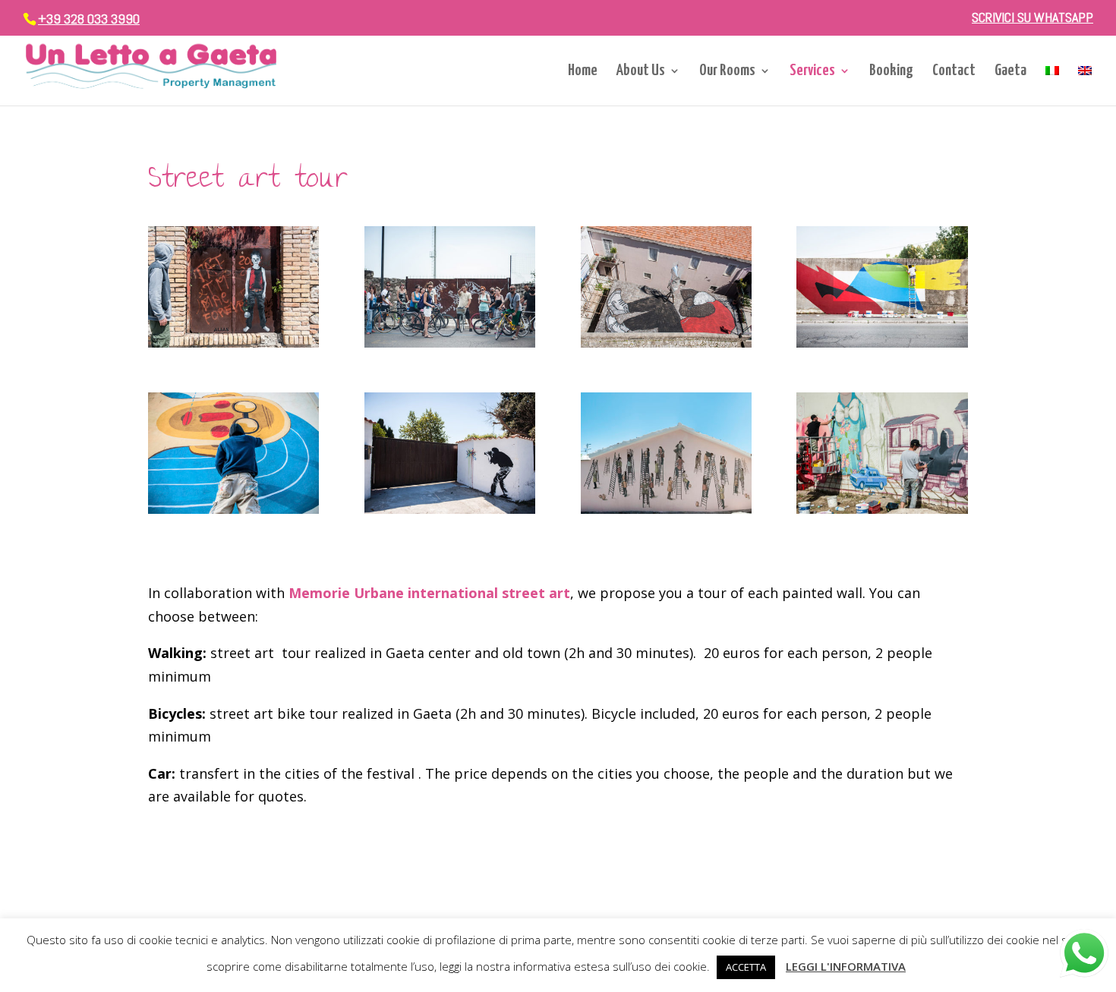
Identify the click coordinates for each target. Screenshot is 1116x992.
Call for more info (228, 865)
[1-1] (666, 342)
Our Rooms (727, 71)
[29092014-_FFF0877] (449, 508)
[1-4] (233, 342)
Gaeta (1010, 71)
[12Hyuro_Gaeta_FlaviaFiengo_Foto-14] (666, 508)
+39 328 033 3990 (89, 18)
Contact (954, 71)
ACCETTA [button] (746, 967)
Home (582, 71)
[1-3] (449, 342)
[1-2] (881, 342)
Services (812, 71)
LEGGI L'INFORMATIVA (846, 966)
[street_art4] (233, 508)
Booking (891, 71)
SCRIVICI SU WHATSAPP (1032, 18)
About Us (640, 71)
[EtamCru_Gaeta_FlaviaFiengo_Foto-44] (881, 508)
